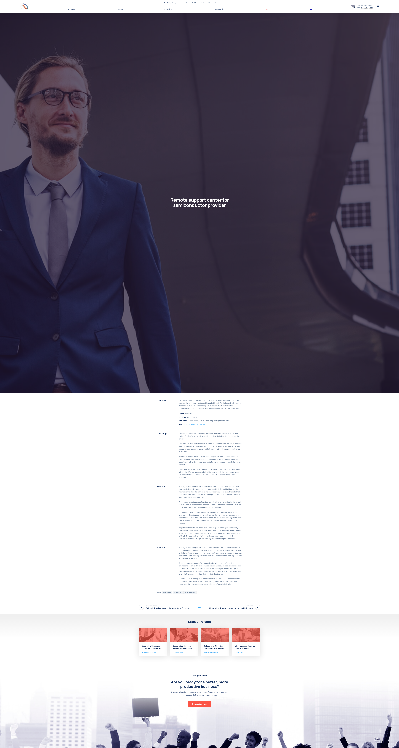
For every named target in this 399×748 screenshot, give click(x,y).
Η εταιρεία (71, 9)
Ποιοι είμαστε (169, 9)
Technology (190, 592)
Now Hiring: (168, 3)
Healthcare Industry (149, 652)
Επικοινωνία (219, 9)
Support (178, 592)
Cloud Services (178, 652)
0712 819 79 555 (367, 7)
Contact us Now (199, 704)
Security (167, 592)
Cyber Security (240, 652)
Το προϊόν (119, 9)
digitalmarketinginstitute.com (194, 424)
